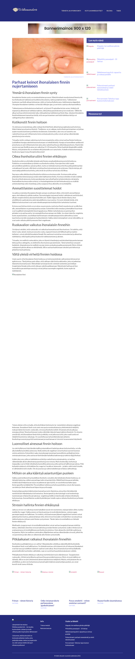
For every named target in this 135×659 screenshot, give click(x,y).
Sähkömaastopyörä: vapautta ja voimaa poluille (109, 73)
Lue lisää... (15, 603)
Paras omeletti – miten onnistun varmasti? (79, 601)
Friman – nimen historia (22, 600)
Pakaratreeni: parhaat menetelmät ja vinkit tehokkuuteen (106, 87)
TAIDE (118, 11)
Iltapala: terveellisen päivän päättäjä (108, 47)
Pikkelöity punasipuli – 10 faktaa (107, 60)
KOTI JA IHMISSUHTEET (94, 11)
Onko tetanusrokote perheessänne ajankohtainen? (50, 603)
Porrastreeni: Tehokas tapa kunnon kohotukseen (108, 100)
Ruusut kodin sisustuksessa (109, 600)
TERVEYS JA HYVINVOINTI (71, 11)
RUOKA (109, 11)
